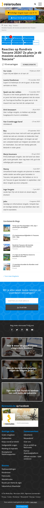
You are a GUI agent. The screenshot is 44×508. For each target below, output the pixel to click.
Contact (38, 497)
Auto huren (29, 43)
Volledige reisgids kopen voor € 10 (23, 13)
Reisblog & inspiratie (10, 448)
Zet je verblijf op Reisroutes (30, 446)
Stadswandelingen (9, 469)
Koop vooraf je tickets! (10, 442)
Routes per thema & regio (12, 483)
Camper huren (18, 43)
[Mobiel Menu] (40, 4)
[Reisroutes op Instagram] (27, 330)
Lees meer (33, 502)
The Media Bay (8, 493)
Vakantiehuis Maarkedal (11, 486)
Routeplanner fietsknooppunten (8, 453)
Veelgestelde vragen (9, 445)
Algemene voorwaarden (32, 493)
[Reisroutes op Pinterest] (22, 330)
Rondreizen (6, 472)
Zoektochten (6, 438)
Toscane (15, 25)
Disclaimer (16, 497)
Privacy (4, 497)
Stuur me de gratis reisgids (23, 18)
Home (5, 25)
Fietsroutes (6, 476)
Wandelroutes (7, 479)
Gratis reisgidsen (8, 435)
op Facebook (15, 406)
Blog (10, 25)
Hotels (10, 37)
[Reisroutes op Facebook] (12, 330)
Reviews (36, 42)
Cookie (9, 497)
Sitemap (32, 497)
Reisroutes (11, 4)
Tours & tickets (29, 38)
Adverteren (28, 435)
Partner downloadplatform (31, 452)
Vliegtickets (7, 43)
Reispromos (18, 38)
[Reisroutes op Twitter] (17, 330)
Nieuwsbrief (28, 438)
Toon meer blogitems (12, 276)
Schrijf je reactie (29, 65)
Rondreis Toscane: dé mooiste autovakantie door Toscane (18, 28)
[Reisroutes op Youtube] (32, 330)
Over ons (27, 442)
